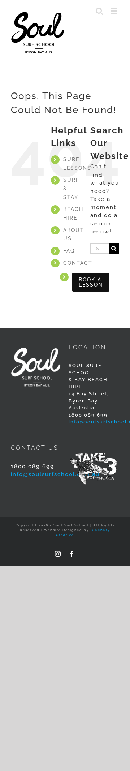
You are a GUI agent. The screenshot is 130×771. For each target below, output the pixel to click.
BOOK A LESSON (91, 282)
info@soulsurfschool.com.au (55, 474)
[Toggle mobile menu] (115, 11)
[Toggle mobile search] (100, 11)
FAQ (69, 251)
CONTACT (77, 263)
